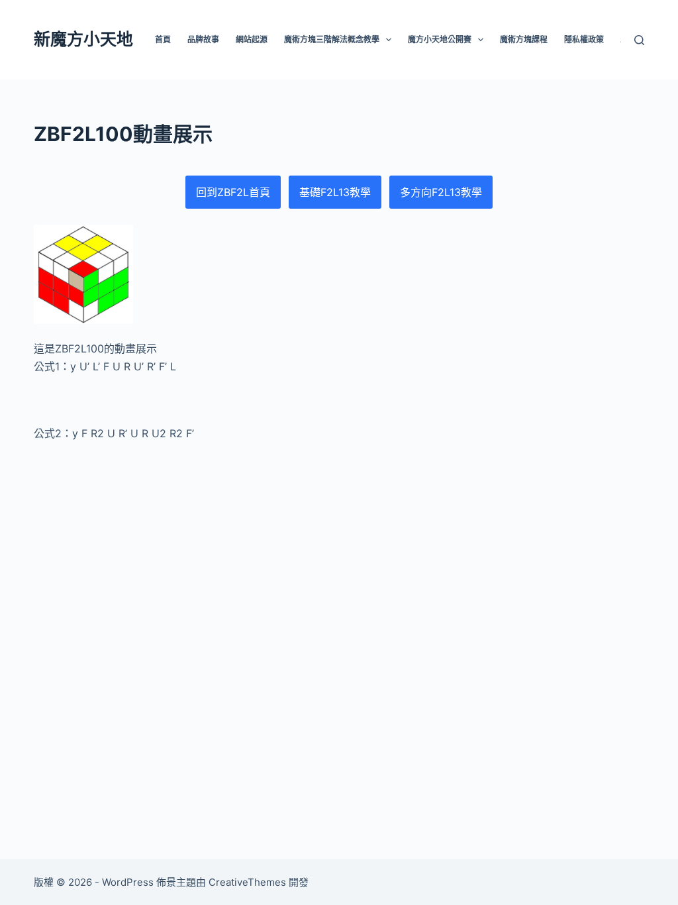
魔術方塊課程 (524, 39)
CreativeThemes (247, 882)
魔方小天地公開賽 (439, 39)
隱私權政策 (584, 39)
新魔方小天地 (83, 39)
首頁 (163, 39)
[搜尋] (639, 40)
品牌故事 (203, 39)
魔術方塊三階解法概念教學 (331, 39)
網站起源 (251, 39)
